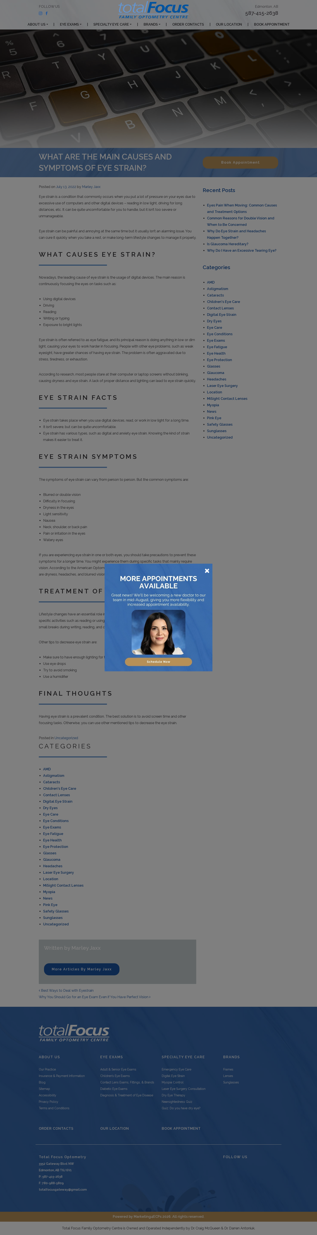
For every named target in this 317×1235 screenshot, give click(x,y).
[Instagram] (40, 13)
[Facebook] (46, 13)
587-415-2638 (261, 13)
